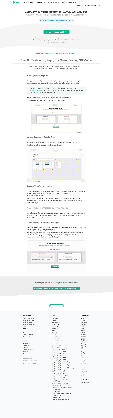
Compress (39, 2)
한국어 (83, 342)
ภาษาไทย (83, 370)
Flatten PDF (55, 318)
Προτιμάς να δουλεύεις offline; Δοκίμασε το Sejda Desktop (55, 53)
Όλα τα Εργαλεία (28, 2)
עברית (82, 350)
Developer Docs (27, 337)
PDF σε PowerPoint (57, 340)
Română (83, 362)
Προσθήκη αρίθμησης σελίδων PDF (62, 393)
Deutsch (83, 324)
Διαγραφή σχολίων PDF (59, 360)
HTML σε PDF (56, 324)
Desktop (87, 5)
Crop (74, 2)
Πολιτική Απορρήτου (61, 42)
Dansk (82, 326)
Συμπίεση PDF (56, 397)
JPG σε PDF (55, 326)
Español (83, 332)
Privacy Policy (27, 345)
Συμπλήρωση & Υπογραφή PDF (61, 399)
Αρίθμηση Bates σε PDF (59, 352)
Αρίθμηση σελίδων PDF (58, 354)
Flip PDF (54, 320)
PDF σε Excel (55, 336)
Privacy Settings (28, 349)
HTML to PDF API (28, 335)
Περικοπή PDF (56, 389)
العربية (82, 318)
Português (84, 360)
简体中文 (83, 344)
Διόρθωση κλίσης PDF (58, 372)
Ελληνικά (83, 334)
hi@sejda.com (85, 382)
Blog (24, 328)
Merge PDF (55, 328)
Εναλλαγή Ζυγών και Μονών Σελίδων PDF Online (55, 289)
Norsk (82, 356)
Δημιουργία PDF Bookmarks (60, 356)
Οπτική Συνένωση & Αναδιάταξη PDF (63, 387)
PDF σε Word (55, 344)
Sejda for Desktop (28, 320)
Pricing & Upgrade (28, 318)
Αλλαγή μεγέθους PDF (58, 350)
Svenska (83, 368)
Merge (57, 2)
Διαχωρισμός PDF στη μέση (60, 370)
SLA (24, 353)
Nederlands (84, 354)
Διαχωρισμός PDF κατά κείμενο (61, 364)
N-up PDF (54, 330)
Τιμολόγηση (80, 5)
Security (25, 351)
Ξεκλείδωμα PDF (56, 385)
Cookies (25, 347)
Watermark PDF (56, 346)
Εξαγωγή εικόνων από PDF (60, 376)
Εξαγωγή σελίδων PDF (58, 378)
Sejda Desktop (37, 90)
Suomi (82, 366)
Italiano (83, 338)
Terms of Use (27, 343)
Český (82, 328)
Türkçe (83, 374)
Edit (45, 2)
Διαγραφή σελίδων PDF (59, 358)
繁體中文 (83, 346)
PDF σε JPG (55, 338)
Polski (82, 358)
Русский (83, 364)
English (83, 330)
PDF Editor (55, 334)
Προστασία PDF (56, 395)
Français (83, 336)
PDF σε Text (55, 342)
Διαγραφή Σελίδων (66, 2)
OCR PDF (54, 332)
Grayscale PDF (56, 322)
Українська (84, 376)
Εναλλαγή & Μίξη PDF (58, 374)
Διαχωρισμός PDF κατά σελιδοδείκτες (63, 368)
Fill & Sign (51, 2)
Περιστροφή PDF (57, 391)
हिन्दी (82, 348)
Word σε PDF (55, 348)
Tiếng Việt (84, 372)
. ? (56, 20)
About (25, 326)
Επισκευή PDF (56, 382)
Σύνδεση (93, 5)
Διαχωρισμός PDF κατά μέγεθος (61, 366)
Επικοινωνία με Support (56, 305)
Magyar (83, 352)
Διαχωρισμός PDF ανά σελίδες (61, 362)
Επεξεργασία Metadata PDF (60, 380)
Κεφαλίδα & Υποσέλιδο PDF (60, 384)
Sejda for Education (29, 324)
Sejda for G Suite (28, 322)
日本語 (83, 340)
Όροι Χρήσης (50, 42)
